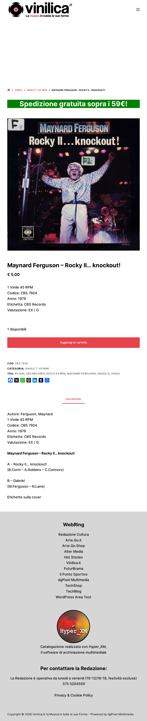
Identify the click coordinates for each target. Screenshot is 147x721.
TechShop (73, 586)
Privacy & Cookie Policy (73, 695)
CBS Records (35, 373)
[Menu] (138, 9)
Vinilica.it (73, 563)
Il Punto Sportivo (73, 574)
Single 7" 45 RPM (37, 368)
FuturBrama (73, 568)
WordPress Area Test (73, 597)
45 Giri (19, 373)
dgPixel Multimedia (73, 580)
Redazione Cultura (73, 534)
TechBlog (73, 591)
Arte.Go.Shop (73, 546)
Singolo (103, 373)
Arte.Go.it (73, 540)
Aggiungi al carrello (73, 342)
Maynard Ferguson (81, 373)
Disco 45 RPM (55, 373)
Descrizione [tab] (73, 399)
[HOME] (8, 90)
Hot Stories (73, 557)
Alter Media (73, 551)
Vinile (115, 373)
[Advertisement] (73, 48)
